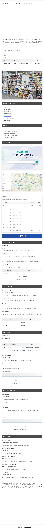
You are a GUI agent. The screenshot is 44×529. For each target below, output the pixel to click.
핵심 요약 (6, 107)
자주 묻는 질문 (7, 120)
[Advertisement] (22, 14)
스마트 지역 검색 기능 (8, 111)
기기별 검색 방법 (7, 115)
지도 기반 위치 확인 (8, 113)
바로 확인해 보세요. (8, 109)
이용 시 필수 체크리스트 (9, 118)
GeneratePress (28, 527)
